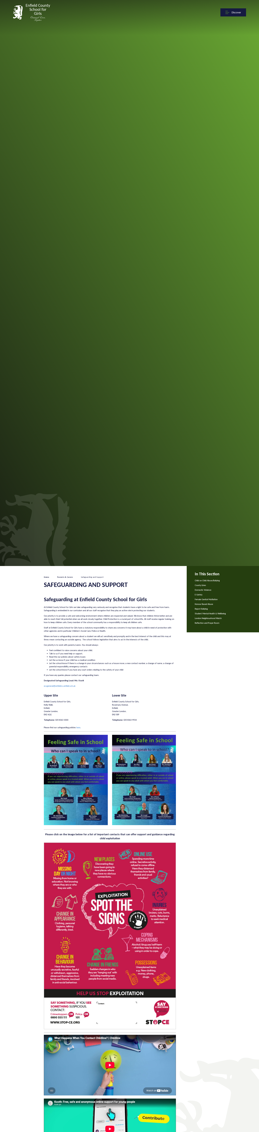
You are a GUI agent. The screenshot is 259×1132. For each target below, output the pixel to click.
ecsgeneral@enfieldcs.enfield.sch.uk (59, 686)
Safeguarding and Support (92, 577)
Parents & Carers (65, 577)
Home (46, 577)
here (78, 727)
